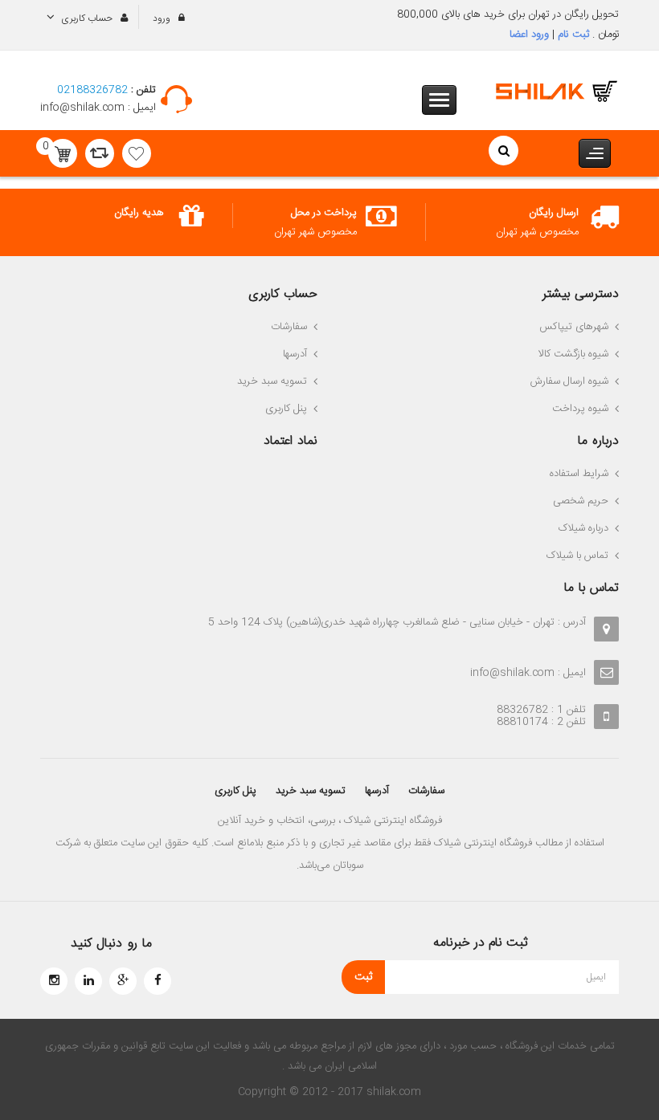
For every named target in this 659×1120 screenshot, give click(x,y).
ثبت (363, 977)
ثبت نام (572, 34)
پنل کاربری (235, 791)
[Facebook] (157, 981)
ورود (163, 18)
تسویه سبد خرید (311, 791)
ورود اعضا (529, 34)
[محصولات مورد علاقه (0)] (136, 153)
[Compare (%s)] (99, 153)
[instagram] (54, 981)
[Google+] (123, 981)
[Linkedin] (88, 981)
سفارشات (426, 791)
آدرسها (377, 791)
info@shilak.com (84, 107)
